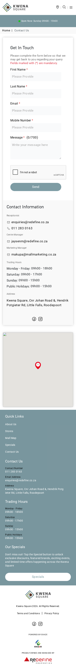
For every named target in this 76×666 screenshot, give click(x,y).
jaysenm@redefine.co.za (29, 241)
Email (15, 103)
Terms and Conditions (28, 613)
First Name (19, 69)
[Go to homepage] (15, 7)
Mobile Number (21, 120)
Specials (10, 444)
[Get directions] (57, 7)
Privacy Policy (51, 613)
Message (24, 137)
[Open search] (64, 7)
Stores (9, 431)
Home (6, 30)
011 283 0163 (22, 228)
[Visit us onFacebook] (34, 319)
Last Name (18, 86)
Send (35, 187)
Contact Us (12, 451)
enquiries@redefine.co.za (30, 222)
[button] (38, 365)
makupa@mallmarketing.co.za (33, 254)
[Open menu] (71, 7)
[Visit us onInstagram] (40, 319)
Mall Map (10, 438)
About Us (10, 424)
